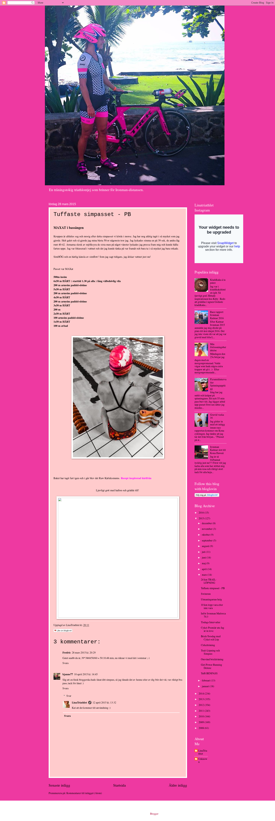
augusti (206, 546)
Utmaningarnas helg (211, 599)
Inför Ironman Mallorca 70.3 (213, 615)
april (204, 569)
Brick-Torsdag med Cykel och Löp (211, 637)
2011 (201, 710)
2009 (201, 722)
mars (204, 574)
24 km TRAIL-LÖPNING (208, 581)
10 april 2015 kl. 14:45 (86, 674)
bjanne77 (67, 674)
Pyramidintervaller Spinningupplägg (218, 383)
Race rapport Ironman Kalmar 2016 (217, 315)
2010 (201, 716)
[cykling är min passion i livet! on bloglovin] (207, 496)
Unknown (202, 760)
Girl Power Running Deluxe (211, 666)
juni (204, 557)
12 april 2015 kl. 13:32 (104, 702)
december (207, 523)
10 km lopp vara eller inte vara (212, 606)
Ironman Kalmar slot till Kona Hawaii (218, 450)
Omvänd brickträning (212, 659)
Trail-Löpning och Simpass (210, 652)
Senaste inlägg (59, 785)
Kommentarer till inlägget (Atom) (84, 793)
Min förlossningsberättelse (218, 347)
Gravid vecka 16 (217, 416)
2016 (201, 512)
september (207, 540)
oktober (206, 534)
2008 (201, 728)
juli (204, 552)
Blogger (154, 813)
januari (206, 686)
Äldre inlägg (178, 785)
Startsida (119, 785)
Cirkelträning (208, 645)
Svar (68, 695)
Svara (65, 663)
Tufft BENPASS (209, 673)
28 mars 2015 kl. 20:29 (84, 652)
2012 (201, 705)
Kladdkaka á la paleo (217, 281)
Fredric (66, 652)
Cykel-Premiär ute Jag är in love (212, 629)
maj (204, 563)
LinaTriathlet (79, 702)
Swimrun (206, 593)
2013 (201, 699)
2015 (201, 518)
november (207, 529)
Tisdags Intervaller (210, 622)
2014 (201, 693)
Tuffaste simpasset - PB (213, 588)
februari (206, 680)
